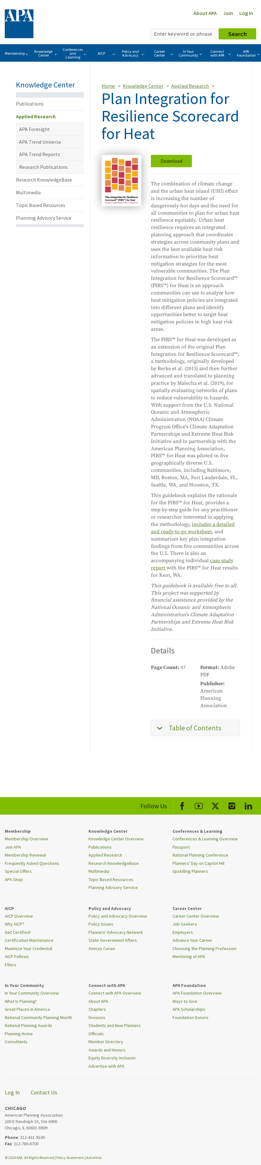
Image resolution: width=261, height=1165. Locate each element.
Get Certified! (18, 932)
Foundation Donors (190, 1017)
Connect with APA (217, 53)
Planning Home (19, 1034)
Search (237, 34)
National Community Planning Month (38, 1017)
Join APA (13, 847)
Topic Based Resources (40, 205)
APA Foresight (34, 129)
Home (108, 86)
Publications (30, 103)
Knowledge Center (43, 53)
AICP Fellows (17, 956)
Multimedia (28, 192)
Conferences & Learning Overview (205, 839)
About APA (205, 13)
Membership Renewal (25, 855)
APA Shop (14, 879)
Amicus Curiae (101, 948)
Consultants (16, 1041)
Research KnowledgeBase (44, 179)
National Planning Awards (28, 1025)
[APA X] (215, 805)
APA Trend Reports (39, 154)
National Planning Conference (200, 855)
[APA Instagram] (232, 805)
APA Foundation (246, 53)
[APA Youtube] (199, 805)
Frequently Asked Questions (32, 863)
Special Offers (18, 871)
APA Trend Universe (40, 142)
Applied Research (36, 116)
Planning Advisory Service (43, 218)
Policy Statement (70, 1157)
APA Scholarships (189, 1009)
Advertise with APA (106, 1066)
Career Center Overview (196, 916)
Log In (246, 13)
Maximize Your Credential (28, 948)
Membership (15, 53)
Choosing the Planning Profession (204, 948)
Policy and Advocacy (130, 53)
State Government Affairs (112, 940)
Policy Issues (100, 924)
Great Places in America (27, 1009)
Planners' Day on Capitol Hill (198, 863)
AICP (101, 53)
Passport (181, 847)
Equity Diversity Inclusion (112, 1058)
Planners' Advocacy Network (115, 932)
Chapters (97, 1009)
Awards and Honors (106, 1050)
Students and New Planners (114, 1025)
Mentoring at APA (189, 956)
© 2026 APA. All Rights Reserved (30, 1157)
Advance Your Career (192, 940)
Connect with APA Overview (114, 993)
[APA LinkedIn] (248, 805)
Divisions (96, 1017)
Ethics (10, 965)
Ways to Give (185, 1001)
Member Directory (105, 1041)
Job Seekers (185, 924)
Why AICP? (14, 924)
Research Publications (43, 167)
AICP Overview (19, 916)
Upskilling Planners (190, 871)
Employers (183, 932)
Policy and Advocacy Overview (117, 916)
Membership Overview (26, 839)
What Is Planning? (21, 1001)
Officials (96, 1034)
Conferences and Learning (73, 53)
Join (228, 13)
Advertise (94, 1157)
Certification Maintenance (29, 940)
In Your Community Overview (32, 993)
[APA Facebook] (182, 805)
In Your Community (188, 53)
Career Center (159, 53)
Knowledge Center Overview (116, 839)
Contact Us (44, 1092)
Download (171, 161)
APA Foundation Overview (197, 993)
